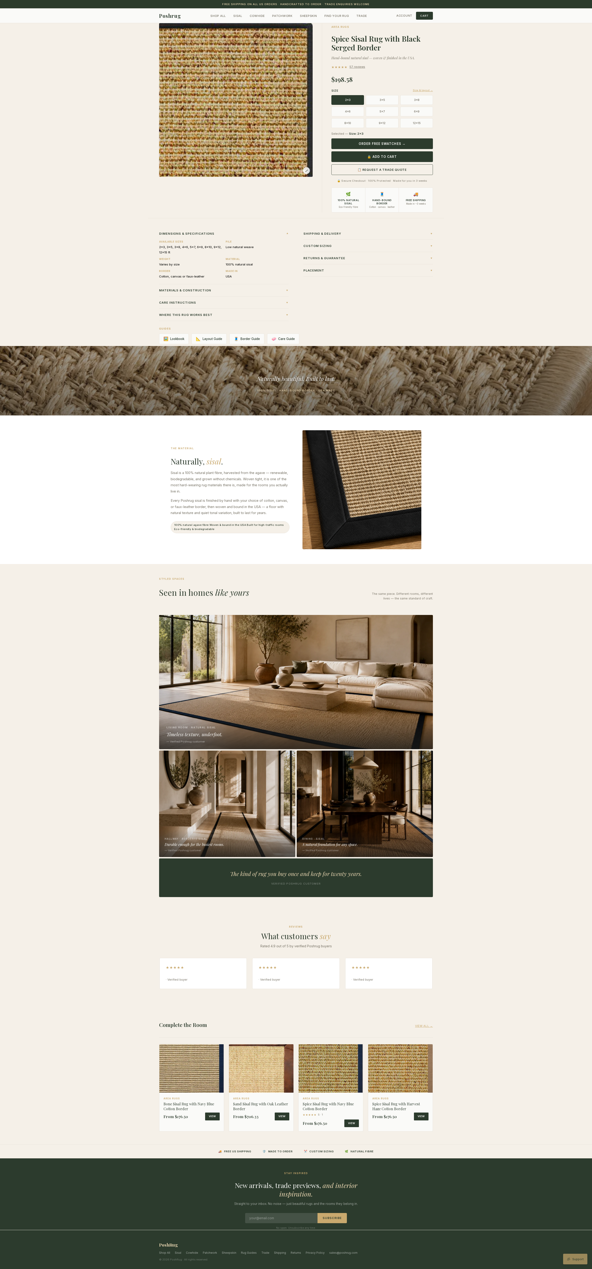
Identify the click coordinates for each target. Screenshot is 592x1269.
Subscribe (332, 1218)
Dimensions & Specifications (224, 233)
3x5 (382, 100)
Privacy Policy (315, 1252)
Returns (296, 1252)
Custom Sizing (368, 246)
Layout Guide (209, 339)
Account (404, 15)
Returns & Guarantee (368, 258)
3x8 (416, 100)
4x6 (348, 111)
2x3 (348, 100)
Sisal (237, 16)
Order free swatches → (382, 144)
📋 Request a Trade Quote (382, 169)
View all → (424, 1026)
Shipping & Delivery (368, 233)
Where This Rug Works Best (224, 315)
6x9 (416, 111)
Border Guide (247, 339)
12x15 (417, 123)
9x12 (382, 123)
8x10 (347, 123)
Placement (368, 270)
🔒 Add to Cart (382, 157)
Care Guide (283, 339)
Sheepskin (308, 16)
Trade (361, 16)
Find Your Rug (336, 16)
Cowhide (257, 16)
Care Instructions (224, 302)
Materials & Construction (224, 290)
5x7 (382, 111)
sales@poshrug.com (343, 1252)
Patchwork (282, 16)
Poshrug (170, 15)
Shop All (218, 16)
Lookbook (173, 339)
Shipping (280, 1252)
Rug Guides (249, 1252)
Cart (424, 15)
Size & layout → (423, 90)
